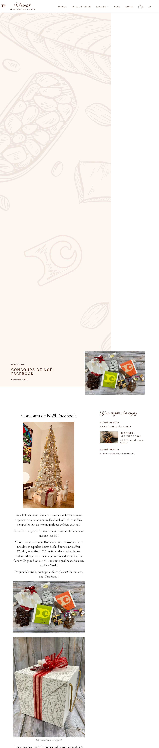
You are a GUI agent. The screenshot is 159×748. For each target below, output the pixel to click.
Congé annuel (109, 422)
